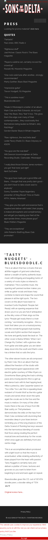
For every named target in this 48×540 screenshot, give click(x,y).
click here (34, 29)
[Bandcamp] (44, 21)
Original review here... (14, 492)
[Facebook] (36, 21)
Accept (24, 538)
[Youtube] (40, 21)
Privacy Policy (25, 512)
